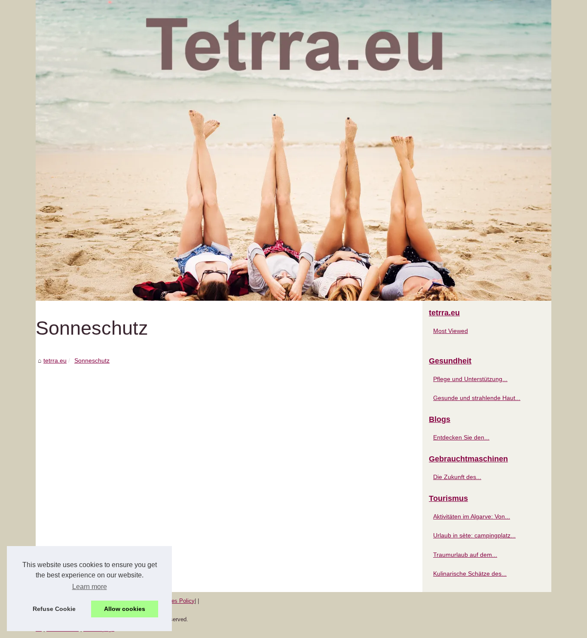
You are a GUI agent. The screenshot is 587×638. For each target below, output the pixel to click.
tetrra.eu (55, 360)
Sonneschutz (92, 360)
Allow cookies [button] (124, 608)
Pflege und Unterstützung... (470, 378)
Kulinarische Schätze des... (470, 573)
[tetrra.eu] (293, 150)
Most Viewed (450, 330)
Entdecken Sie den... (461, 437)
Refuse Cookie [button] (54, 608)
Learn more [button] (89, 586)
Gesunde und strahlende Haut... (476, 397)
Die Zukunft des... (457, 476)
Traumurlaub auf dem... (465, 554)
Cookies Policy (176, 601)
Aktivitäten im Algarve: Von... (471, 516)
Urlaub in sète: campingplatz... (474, 535)
